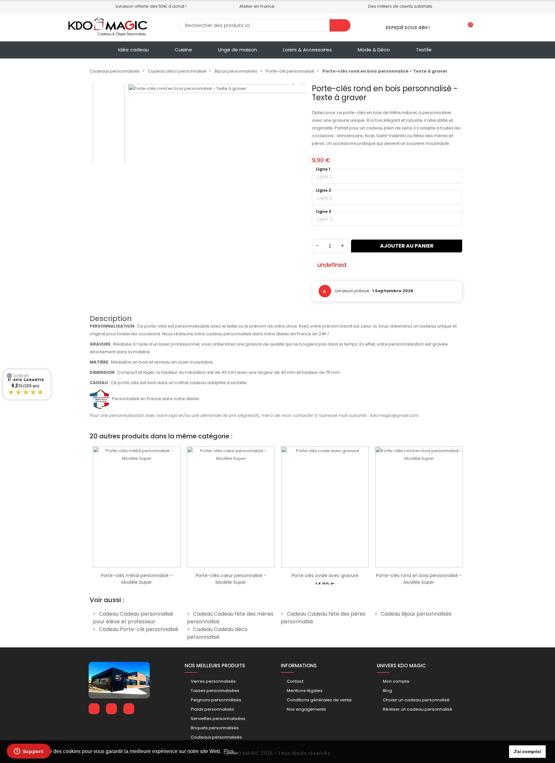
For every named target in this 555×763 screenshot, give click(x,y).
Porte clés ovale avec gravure (325, 575)
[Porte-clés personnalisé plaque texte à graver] (217, 173)
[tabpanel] (137, 513)
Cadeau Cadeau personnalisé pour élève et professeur (133, 617)
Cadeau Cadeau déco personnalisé (217, 633)
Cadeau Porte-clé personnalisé (138, 629)
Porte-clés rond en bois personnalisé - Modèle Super (419, 578)
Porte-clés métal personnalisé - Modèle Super (136, 578)
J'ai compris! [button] (528, 751)
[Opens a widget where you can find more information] (28, 752)
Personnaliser (136, 564)
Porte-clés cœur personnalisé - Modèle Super (231, 578)
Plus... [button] (231, 751)
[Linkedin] (111, 708)
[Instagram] (128, 708)
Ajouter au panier (407, 246)
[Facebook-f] (94, 708)
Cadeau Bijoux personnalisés (416, 614)
